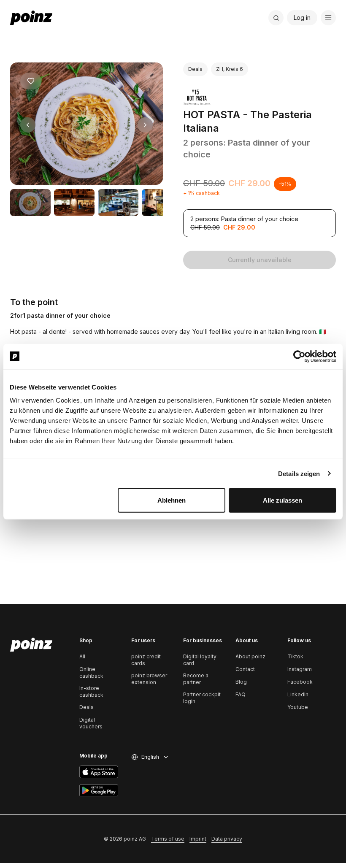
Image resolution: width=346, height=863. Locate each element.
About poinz (250, 656)
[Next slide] (145, 125)
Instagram (299, 669)
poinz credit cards (146, 659)
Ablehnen (171, 500)
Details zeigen (299, 473)
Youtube (297, 707)
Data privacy (226, 839)
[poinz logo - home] (31, 18)
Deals (86, 707)
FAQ (240, 694)
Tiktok (295, 656)
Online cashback (91, 672)
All (82, 656)
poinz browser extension (149, 678)
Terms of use (167, 839)
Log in (302, 17)
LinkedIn (297, 694)
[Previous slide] (27, 125)
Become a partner (195, 678)
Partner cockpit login (202, 697)
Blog (241, 682)
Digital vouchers (91, 723)
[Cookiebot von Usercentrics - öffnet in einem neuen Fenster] (299, 356)
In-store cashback (91, 691)
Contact (245, 669)
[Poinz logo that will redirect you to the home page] (31, 645)
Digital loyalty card (199, 659)
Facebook (300, 682)
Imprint (197, 839)
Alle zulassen (282, 500)
